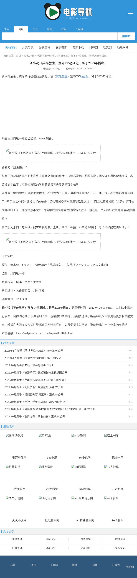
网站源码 (120, 539)
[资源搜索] (68, 12)
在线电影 (61, 47)
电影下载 (78, 47)
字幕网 (54, 565)
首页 (18, 55)
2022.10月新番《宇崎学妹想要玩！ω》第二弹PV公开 (35, 379)
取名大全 (120, 548)
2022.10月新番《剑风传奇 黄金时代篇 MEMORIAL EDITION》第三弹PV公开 (49, 409)
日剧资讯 (17, 548)
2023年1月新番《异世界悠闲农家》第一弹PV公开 (33, 350)
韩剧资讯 (51, 539)
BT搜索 (116, 565)
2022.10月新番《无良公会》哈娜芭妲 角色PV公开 (33, 387)
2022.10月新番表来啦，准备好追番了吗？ (29, 365)
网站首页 (11, 47)
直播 (95, 565)
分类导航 (28, 47)
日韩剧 (93, 47)
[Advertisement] (68, 107)
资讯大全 (29, 55)
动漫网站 (122, 47)
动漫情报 (42, 55)
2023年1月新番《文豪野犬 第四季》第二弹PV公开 (34, 358)
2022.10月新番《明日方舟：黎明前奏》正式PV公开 (34, 416)
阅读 (33, 565)
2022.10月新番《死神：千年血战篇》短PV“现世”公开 (36, 401)
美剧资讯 (17, 539)
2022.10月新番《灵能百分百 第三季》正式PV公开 (33, 394)
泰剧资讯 (51, 548)
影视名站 (44, 47)
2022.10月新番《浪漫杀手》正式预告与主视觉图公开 (35, 372)
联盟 (13, 565)
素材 (74, 565)
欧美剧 (107, 47)
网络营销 (86, 539)
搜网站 (126, 36)
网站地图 (130, 567)
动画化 (84, 76)
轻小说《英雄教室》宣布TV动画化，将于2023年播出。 (78, 55)
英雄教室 (61, 76)
